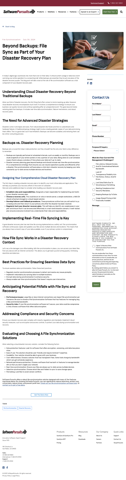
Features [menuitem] (73, 12)
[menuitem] (41, 11)
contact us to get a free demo (13, 385)
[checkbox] (105, 183)
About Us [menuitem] (99, 436)
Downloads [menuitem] (82, 439)
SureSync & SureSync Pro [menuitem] (65, 436)
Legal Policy (16, 476)
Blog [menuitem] (80, 436)
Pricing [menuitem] (59, 443)
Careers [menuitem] (98, 439)
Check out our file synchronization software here (59, 383)
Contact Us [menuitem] (117, 439)
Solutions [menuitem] (51, 12)
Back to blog (10, 27)
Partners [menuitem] (99, 443)
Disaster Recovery (25, 408)
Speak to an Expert (89, 12)
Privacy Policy (6, 476)
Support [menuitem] (116, 436)
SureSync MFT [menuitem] (61, 439)
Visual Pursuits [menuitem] (118, 443)
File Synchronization (11, 40)
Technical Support (97, 3)
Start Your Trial (109, 12)
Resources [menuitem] (62, 12)
